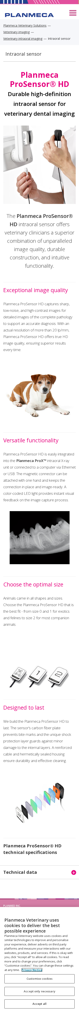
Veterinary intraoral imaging (22, 38)
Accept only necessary (39, 991)
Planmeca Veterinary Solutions (25, 25)
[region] (39, 959)
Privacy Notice (32, 970)
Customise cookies (39, 979)
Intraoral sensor (23, 54)
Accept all (39, 1004)
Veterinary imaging (16, 32)
